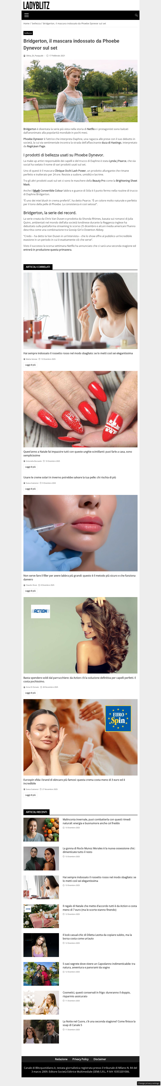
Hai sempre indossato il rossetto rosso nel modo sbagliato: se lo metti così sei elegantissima (78, 353)
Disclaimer (100, 1059)
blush (36, 190)
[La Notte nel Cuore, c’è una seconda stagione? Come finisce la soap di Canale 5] (41, 1032)
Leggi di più (30, 364)
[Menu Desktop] (26, 15)
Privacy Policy (80, 1059)
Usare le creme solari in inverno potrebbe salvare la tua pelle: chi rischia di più (69, 477)
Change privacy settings (148, 1083)
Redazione (61, 1059)
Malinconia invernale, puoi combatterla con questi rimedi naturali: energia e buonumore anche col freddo (96, 821)
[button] (136, 15)
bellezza (28, 33)
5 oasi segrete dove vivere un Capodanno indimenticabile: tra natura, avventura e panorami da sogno (99, 965)
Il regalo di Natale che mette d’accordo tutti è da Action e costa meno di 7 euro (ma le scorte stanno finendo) (100, 907)
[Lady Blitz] (36, 5)
